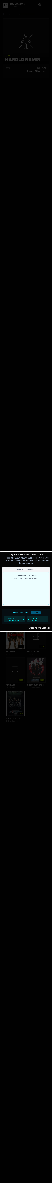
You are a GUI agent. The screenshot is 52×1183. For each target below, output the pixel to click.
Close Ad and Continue (39, 628)
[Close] (49, 555)
